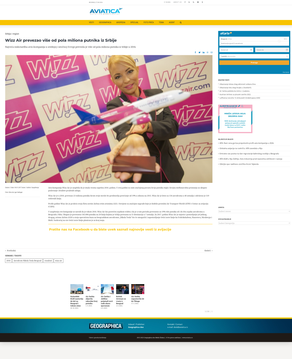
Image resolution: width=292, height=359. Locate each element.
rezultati (48, 260)
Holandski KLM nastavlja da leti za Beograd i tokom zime (76, 301)
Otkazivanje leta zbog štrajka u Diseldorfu (235, 87)
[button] (181, 22)
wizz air (58, 260)
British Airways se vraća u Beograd (123, 300)
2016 (8, 260)
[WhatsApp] (208, 52)
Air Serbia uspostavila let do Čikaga (140, 299)
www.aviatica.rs (187, 338)
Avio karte (286, 72)
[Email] (212, 52)
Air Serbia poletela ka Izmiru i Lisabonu (235, 91)
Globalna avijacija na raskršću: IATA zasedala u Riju (241, 148)
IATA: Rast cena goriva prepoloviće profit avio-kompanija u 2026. (247, 143)
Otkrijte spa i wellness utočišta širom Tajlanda (239, 164)
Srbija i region (12, 33)
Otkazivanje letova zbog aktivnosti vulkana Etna (238, 84)
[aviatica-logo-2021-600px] (106, 8)
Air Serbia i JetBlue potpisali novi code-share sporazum (108, 301)
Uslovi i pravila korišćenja (97, 338)
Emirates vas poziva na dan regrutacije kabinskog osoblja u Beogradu (249, 153)
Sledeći (207, 250)
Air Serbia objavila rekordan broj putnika (92, 300)
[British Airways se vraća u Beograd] (124, 285)
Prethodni (11, 250)
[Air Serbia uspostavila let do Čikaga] (140, 285)
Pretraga (254, 63)
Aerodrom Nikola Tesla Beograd (27, 260)
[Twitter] (199, 52)
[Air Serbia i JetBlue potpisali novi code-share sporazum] (109, 285)
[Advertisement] (162, 12)
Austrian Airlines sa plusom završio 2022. (235, 94)
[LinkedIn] (204, 52)
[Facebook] (195, 52)
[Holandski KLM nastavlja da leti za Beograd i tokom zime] (77, 285)
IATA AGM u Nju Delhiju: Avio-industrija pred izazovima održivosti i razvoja (251, 159)
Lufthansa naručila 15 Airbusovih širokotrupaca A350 (240, 98)
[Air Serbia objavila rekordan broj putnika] (93, 285)
